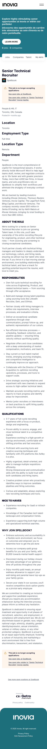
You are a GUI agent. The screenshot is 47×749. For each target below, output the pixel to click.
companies (18, 57)
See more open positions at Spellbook (23, 679)
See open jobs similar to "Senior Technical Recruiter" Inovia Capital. (26, 98)
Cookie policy (29, 702)
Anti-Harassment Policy (23, 736)
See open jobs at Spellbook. (20, 94)
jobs (7, 57)
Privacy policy (18, 702)
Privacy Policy (23, 734)
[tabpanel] (23, 404)
